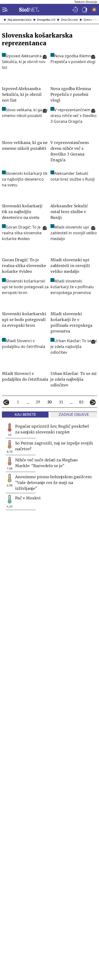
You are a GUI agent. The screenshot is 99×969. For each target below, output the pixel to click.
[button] (4, 9)
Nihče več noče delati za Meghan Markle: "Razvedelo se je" (46, 463)
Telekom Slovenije (85, 1)
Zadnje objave (74, 415)
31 (61, 402)
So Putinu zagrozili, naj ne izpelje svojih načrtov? (54, 446)
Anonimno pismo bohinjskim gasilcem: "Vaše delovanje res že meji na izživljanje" (53, 482)
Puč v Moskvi (28, 498)
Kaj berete (25, 415)
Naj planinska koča (19, 19)
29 (38, 402)
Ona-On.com (69, 19)
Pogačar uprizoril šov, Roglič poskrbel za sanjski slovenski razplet (52, 429)
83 (81, 402)
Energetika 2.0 (46, 19)
